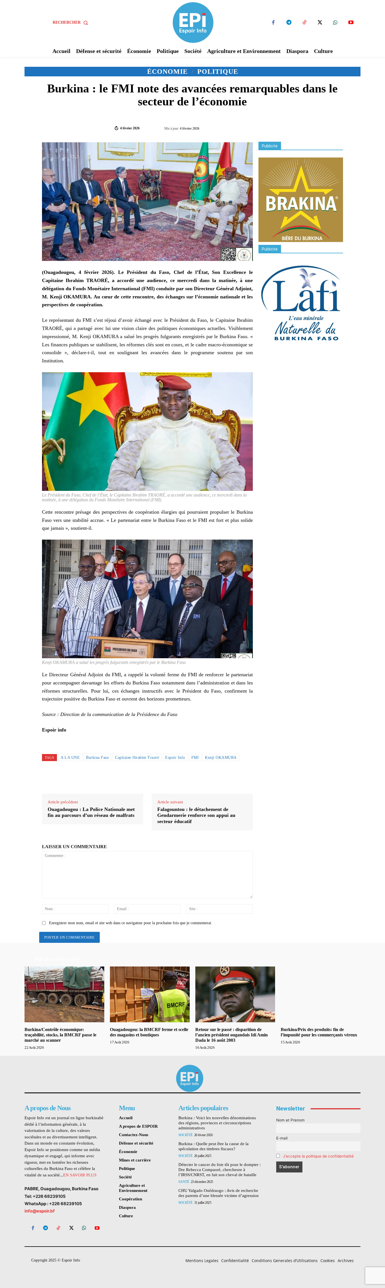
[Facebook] (273, 22)
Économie (167, 71)
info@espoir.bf (40, 1211)
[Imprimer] (335, 127)
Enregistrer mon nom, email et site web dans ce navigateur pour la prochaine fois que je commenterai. (130, 923)
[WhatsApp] (335, 22)
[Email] (322, 127)
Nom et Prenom (290, 1120)
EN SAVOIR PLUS (79, 1175)
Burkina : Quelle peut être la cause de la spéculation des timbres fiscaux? (213, 1146)
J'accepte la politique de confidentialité (318, 1156)
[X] (319, 22)
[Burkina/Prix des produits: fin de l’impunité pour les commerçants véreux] (320, 994)
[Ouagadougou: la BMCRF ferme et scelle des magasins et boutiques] (150, 994)
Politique (217, 71)
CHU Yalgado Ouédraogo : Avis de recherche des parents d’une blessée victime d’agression (218, 1193)
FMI (195, 757)
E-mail (281, 1138)
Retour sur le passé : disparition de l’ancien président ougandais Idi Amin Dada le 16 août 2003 (231, 1035)
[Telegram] (288, 22)
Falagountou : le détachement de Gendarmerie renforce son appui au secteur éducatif (196, 815)
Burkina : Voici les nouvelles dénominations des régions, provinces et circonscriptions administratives (217, 1123)
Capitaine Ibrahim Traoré (137, 757)
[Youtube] (350, 22)
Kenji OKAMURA (221, 757)
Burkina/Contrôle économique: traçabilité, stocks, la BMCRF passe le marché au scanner (60, 1035)
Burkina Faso (97, 757)
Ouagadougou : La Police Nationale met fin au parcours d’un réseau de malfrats (91, 812)
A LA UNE (70, 757)
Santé (183, 1182)
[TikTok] (304, 22)
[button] (71, 22)
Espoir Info (175, 757)
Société (185, 1135)
